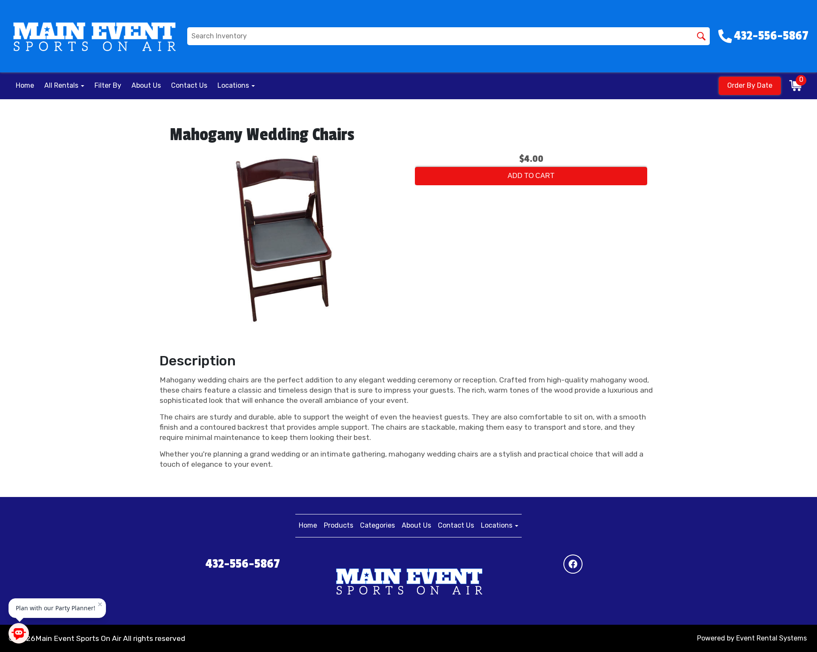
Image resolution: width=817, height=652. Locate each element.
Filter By (107, 85)
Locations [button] (234, 85)
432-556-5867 (243, 564)
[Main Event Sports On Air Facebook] (573, 564)
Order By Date (749, 85)
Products (338, 525)
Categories (377, 525)
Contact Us (189, 85)
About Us (146, 85)
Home (25, 85)
